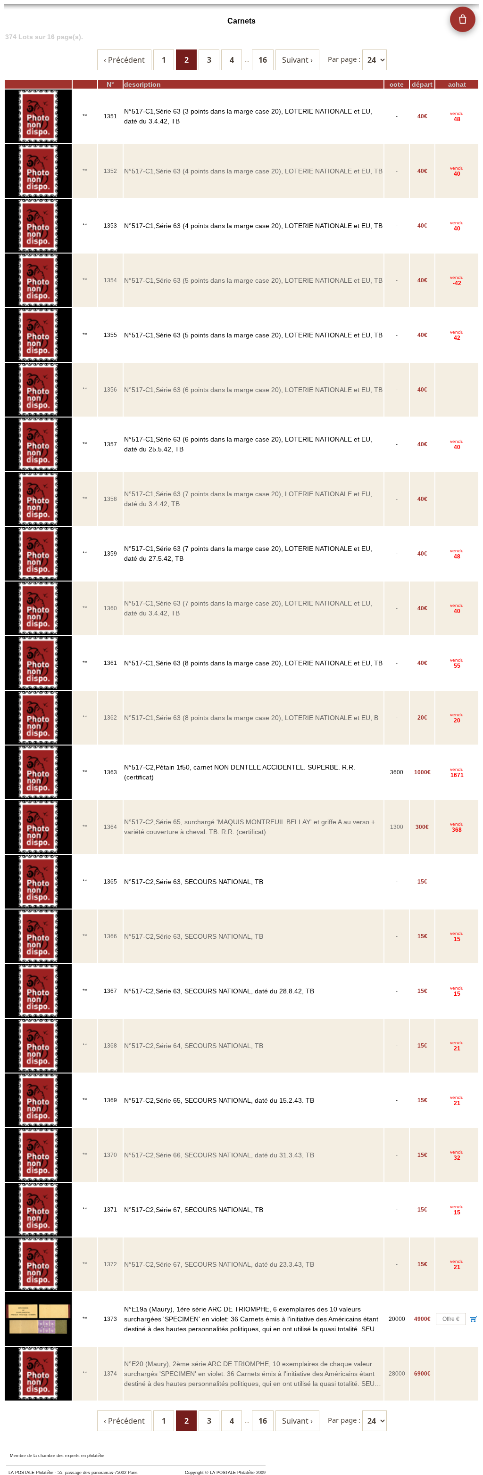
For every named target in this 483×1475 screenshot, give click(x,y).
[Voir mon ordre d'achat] (462, 19)
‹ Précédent (124, 60)
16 (262, 60)
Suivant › (297, 60)
